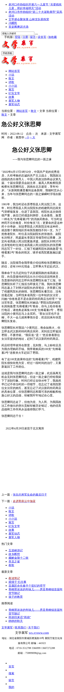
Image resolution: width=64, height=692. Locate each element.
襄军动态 (14, 104)
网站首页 (14, 71)
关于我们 (33, 627)
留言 (33, 36)
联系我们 (20, 627)
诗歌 (11, 82)
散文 (11, 78)
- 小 (27, 137)
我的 (11, 687)
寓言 (11, 89)
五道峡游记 (16, 550)
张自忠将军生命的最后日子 (30, 494)
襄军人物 (14, 100)
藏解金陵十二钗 (18, 557)
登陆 (17, 36)
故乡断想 (14, 554)
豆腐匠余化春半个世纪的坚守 (27, 585)
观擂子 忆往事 (17, 581)
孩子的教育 (16, 596)
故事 (11, 96)
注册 (25, 36)
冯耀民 (13, 23)
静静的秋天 (16, 620)
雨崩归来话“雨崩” (20, 617)
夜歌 (11, 565)
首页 (11, 666)
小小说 (13, 85)
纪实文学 (14, 93)
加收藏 (52, 36)
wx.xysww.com (39, 632)
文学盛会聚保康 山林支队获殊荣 (29, 19)
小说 (11, 74)
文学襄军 (7, 627)
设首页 (42, 36)
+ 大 (32, 137)
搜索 (11, 673)
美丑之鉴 (14, 561)
